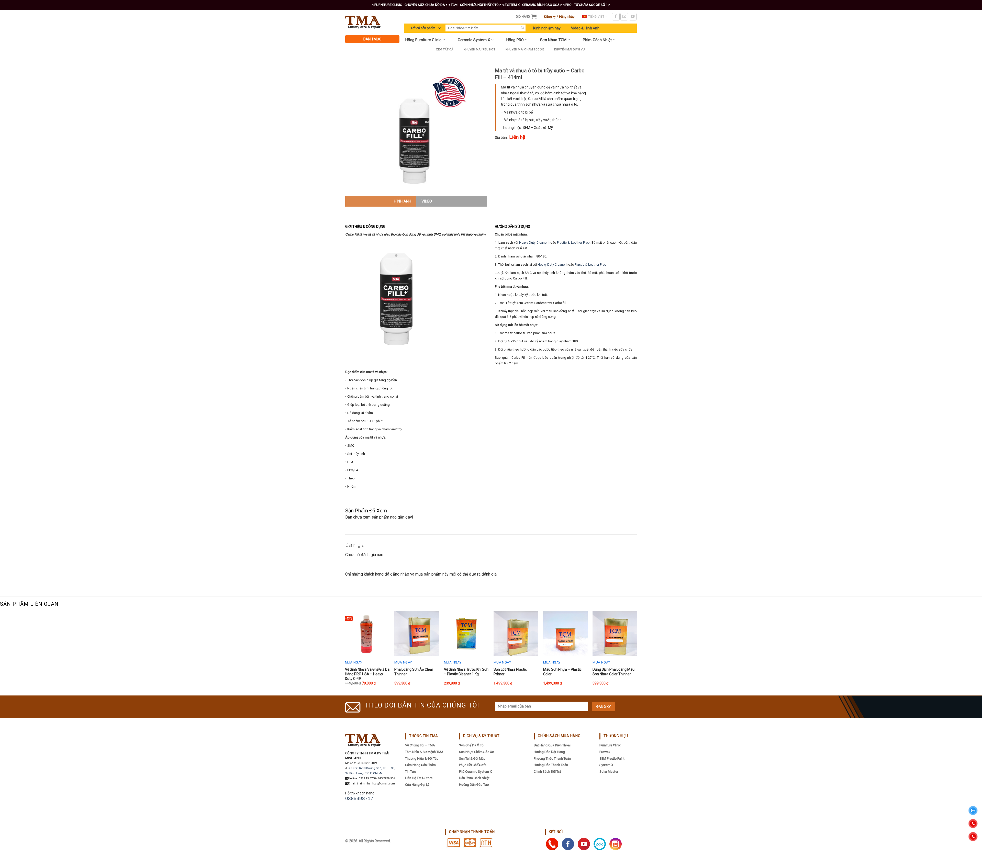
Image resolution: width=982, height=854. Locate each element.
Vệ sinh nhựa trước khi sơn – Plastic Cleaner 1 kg (466, 671)
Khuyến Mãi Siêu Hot (479, 49)
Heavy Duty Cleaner (533, 242)
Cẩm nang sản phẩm (420, 765)
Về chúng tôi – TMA (420, 745)
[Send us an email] (624, 16)
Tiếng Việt (596, 16)
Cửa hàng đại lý (417, 784)
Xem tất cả (444, 49)
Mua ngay (353, 662)
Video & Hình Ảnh (585, 28)
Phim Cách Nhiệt (597, 40)
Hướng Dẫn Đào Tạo (474, 784)
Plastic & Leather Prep (573, 242)
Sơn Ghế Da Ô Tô (471, 745)
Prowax (604, 752)
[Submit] (522, 28)
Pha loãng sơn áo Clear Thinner (413, 671)
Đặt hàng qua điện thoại (552, 745)
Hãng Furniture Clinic (423, 40)
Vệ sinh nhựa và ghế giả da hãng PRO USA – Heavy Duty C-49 (367, 674)
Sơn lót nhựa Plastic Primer (510, 671)
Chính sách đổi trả (547, 771)
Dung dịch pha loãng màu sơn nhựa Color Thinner (613, 671)
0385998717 (359, 798)
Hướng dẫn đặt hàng (549, 752)
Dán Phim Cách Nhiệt (474, 778)
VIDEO (426, 201)
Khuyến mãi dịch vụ (569, 49)
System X (606, 765)
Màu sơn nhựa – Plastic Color (562, 671)
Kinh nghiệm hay (547, 28)
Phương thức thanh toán (552, 758)
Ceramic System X (474, 40)
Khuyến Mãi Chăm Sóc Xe (525, 49)
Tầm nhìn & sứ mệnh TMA (424, 752)
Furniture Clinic (610, 745)
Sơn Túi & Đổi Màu (472, 758)
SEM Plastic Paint (611, 758)
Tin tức (410, 771)
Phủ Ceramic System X (475, 771)
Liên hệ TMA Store (418, 778)
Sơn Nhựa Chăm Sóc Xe (476, 752)
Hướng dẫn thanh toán (551, 765)
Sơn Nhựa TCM (553, 40)
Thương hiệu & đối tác (421, 758)
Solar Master (608, 771)
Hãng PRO (515, 40)
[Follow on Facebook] (616, 16)
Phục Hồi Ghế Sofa (472, 765)
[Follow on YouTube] (633, 16)
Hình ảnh (402, 201)
